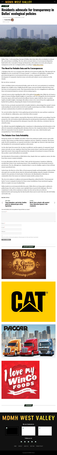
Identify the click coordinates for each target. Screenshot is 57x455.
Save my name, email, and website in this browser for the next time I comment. (19, 237)
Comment (4, 211)
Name (3, 223)
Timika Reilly (7, 19)
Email (3, 227)
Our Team (32, 446)
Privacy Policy (39, 446)
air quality (37, 94)
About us (26, 446)
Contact (20, 446)
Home (15, 446)
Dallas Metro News (38, 64)
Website (3, 231)
